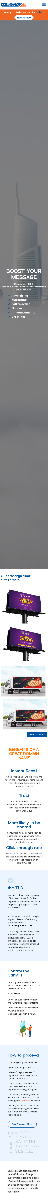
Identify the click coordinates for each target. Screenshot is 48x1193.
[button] (44, 5)
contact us (26, 1100)
